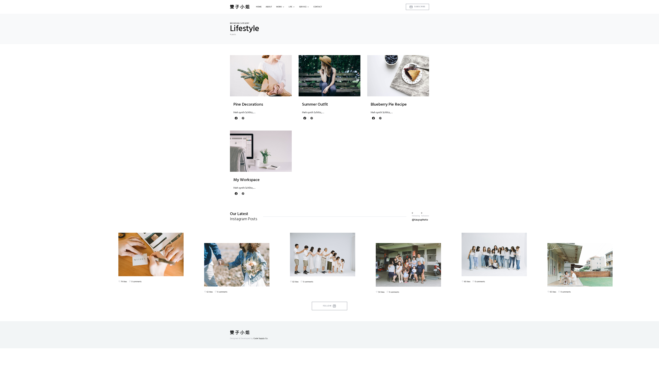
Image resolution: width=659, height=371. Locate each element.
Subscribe (419, 6)
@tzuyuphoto (420, 220)
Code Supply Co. (260, 338)
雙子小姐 (240, 7)
